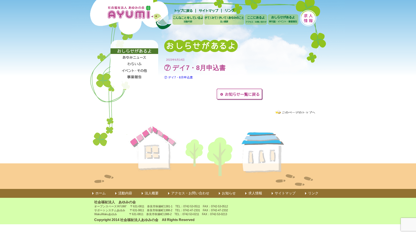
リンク (313, 193)
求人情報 (255, 193)
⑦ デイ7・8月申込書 (178, 77)
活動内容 (125, 193)
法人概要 (152, 193)
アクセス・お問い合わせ (190, 193)
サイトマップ (285, 193)
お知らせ (229, 193)
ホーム (100, 193)
